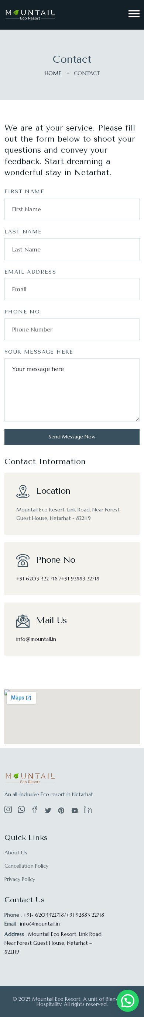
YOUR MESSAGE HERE (38, 352)
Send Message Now (72, 436)
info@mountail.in (36, 639)
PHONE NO (22, 312)
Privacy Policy (19, 879)
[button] (134, 13)
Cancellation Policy (26, 865)
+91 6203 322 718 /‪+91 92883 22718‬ (57, 578)
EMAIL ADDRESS (30, 272)
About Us (15, 852)
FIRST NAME (24, 191)
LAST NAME (23, 232)
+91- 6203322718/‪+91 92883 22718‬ (63, 915)
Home (52, 73)
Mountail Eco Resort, (53, 943)
